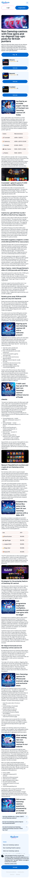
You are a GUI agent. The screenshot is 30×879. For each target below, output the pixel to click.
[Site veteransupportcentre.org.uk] (6, 2)
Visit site (15, 68)
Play (14, 54)
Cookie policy (21, 872)
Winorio (12, 60)
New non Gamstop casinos (11, 845)
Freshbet (12, 87)
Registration (21, 7)
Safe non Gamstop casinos (11, 851)
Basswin (12, 73)
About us (12, 874)
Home (4, 842)
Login (8, 7)
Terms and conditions (11, 872)
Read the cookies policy (11, 863)
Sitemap (18, 874)
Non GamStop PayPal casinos (11, 848)
